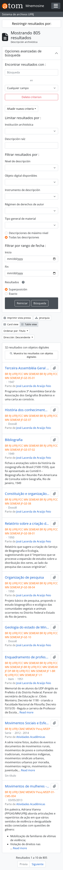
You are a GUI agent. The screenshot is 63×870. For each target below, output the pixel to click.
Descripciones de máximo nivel (28, 233)
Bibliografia (14, 440)
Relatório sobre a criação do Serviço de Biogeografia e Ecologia (27, 524)
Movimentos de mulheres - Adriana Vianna (27, 786)
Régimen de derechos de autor (24, 204)
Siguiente (38, 864)
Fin (7, 267)
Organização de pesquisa (24, 577)
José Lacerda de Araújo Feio (33, 386)
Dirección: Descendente (17, 337)
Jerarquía (44, 317)
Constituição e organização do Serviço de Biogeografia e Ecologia (27, 494)
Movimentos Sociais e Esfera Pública (27, 723)
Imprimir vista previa (19, 317)
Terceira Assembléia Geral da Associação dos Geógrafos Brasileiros (27, 368)
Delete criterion (31, 97)
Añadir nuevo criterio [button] (20, 109)
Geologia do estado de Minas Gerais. (27, 627)
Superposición (18, 289)
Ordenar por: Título (15, 330)
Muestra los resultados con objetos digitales (33, 355)
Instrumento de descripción (22, 190)
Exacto (13, 294)
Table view (30, 324)
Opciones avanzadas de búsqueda (23, 53)
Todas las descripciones (24, 237)
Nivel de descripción (17, 161)
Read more (26, 712)
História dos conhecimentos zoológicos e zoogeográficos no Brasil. (27, 410)
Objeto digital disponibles (21, 175)
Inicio (8, 252)
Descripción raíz (15, 139)
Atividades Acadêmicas (30, 737)
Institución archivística (19, 124)
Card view (12, 324)
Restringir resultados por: (31, 23)
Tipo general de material (20, 219)
